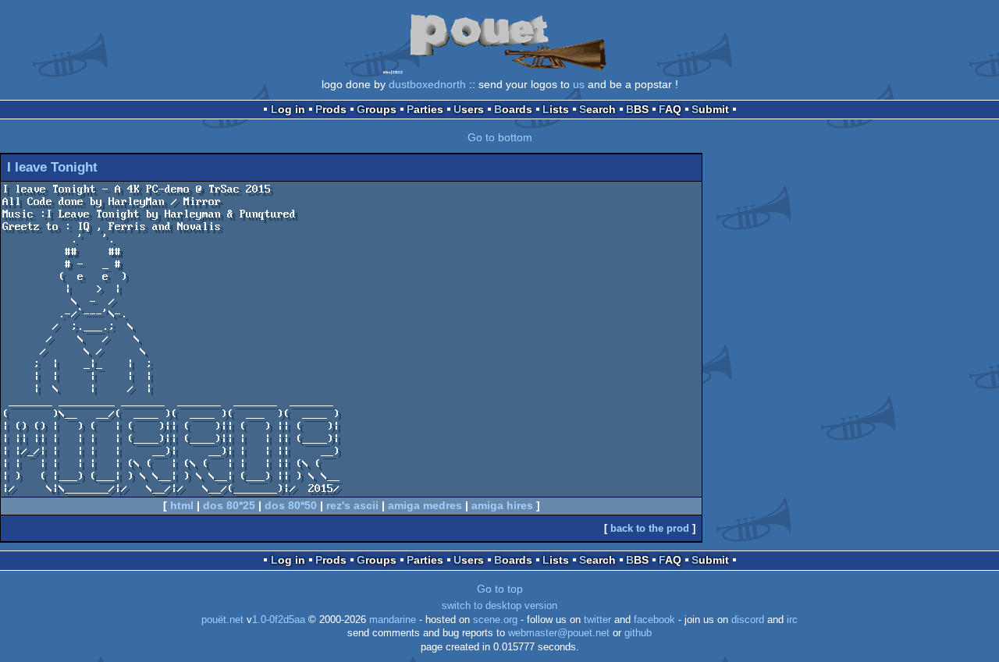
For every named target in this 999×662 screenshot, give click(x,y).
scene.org (495, 619)
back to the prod (649, 528)
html (182, 505)
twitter (597, 619)
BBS (637, 109)
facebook (654, 619)
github (638, 633)
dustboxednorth (427, 84)
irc (792, 619)
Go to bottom (500, 137)
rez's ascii (352, 505)
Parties (425, 109)
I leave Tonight (52, 167)
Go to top (500, 588)
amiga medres (425, 505)
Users (468, 109)
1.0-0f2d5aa (278, 619)
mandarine (392, 619)
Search (597, 109)
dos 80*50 (291, 505)
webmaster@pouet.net (559, 633)
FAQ (670, 109)
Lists (555, 109)
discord (747, 619)
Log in (288, 109)
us (579, 84)
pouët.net (222, 619)
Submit (710, 109)
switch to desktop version (499, 605)
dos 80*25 (229, 505)
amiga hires (502, 505)
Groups (376, 109)
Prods (331, 109)
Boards (513, 109)
